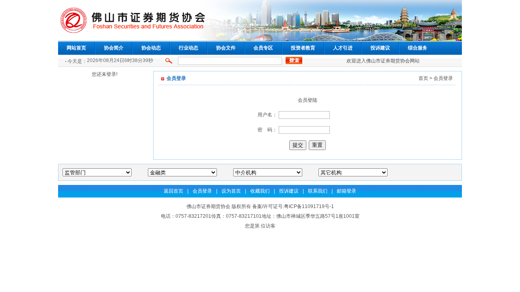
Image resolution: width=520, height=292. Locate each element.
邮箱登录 (346, 191)
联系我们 (317, 191)
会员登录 (202, 191)
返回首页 (173, 191)
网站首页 (76, 48)
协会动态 (151, 48)
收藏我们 (260, 191)
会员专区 (263, 48)
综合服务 (417, 48)
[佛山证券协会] (260, 39)
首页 (423, 78)
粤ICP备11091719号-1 (309, 206)
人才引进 (343, 48)
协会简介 (114, 48)
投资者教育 (303, 48)
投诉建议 (380, 48)
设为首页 (231, 191)
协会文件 (226, 48)
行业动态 (188, 48)
